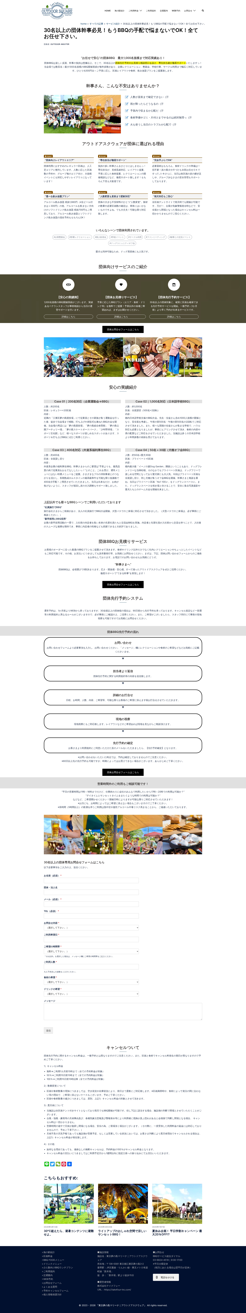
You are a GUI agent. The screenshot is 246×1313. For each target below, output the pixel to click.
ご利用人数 (50, 961)
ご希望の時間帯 (53, 946)
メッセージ (49, 1000)
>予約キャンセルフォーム (55, 1290)
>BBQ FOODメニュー (53, 1259)
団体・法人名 (51, 887)
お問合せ (188, 10)
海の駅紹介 (120, 10)
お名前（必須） (53, 875)
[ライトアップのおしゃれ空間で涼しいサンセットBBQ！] (123, 1203)
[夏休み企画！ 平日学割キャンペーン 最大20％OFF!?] (177, 1203)
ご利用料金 (134, 10)
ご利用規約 (151, 10)
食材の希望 (50, 977)
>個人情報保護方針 (52, 1294)
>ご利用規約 (48, 1271)
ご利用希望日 (51, 934)
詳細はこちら (68, 316)
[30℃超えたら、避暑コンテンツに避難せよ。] (69, 1203)
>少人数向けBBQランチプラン (57, 1267)
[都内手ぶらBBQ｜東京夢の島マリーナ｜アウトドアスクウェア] (57, 10)
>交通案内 (47, 1275)
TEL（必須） (51, 911)
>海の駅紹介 (48, 1252)
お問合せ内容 (51, 923)
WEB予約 (176, 10)
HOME (108, 10)
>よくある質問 (49, 1286)
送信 (48, 1030)
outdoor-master (60, 44)
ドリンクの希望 (53, 989)
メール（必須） (53, 899)
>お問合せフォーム (52, 1282)
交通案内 (164, 10)
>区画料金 (47, 1256)
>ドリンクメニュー (52, 1263)
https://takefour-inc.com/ (117, 1289)
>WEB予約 (47, 1279)
